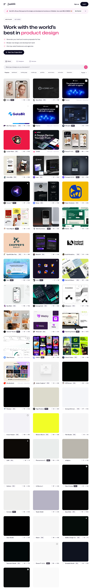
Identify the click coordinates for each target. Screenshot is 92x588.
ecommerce (51, 72)
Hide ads (79, 100)
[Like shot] (26, 95)
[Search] (86, 67)
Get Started (78, 11)
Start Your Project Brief (15, 52)
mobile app (33, 72)
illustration (69, 72)
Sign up (76, 4)
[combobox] (43, 67)
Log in (84, 4)
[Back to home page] (11, 4)
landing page (24, 72)
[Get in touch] (19, 95)
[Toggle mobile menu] (4, 4)
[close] (85, 11)
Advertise (85, 100)
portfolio (42, 72)
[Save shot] (23, 95)
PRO (12, 100)
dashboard (14, 72)
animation (60, 72)
